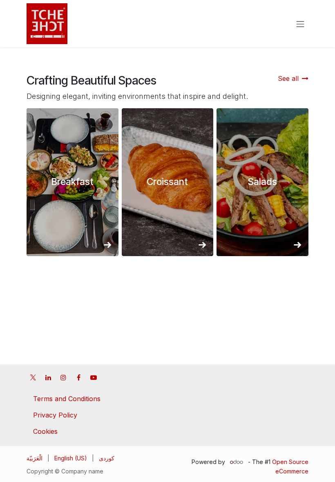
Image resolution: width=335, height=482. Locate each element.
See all (288, 78)
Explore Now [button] (72, 187)
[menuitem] (34, 458)
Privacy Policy (55, 415)
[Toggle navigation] (300, 23)
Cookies (45, 431)
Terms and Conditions (66, 399)
